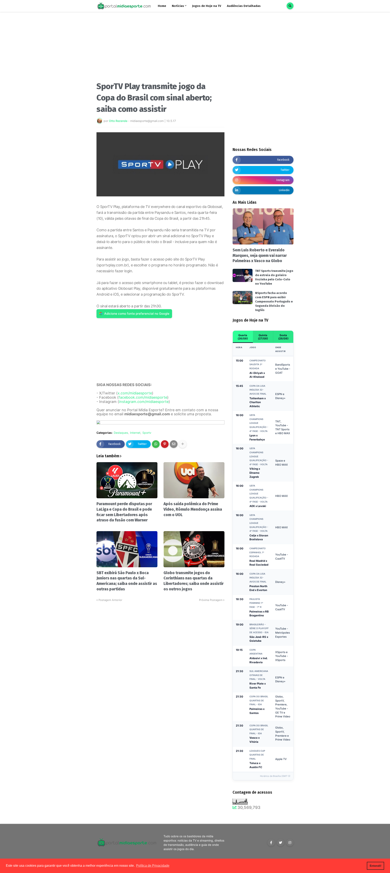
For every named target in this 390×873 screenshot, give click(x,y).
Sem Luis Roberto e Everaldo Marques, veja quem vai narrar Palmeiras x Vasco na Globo (260, 255)
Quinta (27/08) (263, 337)
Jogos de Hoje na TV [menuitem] (206, 6)
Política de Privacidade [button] (152, 865)
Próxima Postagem (210, 600)
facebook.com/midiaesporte (143, 397)
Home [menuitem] (162, 6)
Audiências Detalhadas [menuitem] (244, 6)
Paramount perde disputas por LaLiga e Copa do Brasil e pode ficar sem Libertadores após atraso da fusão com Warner (124, 512)
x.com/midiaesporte (135, 393)
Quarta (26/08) (243, 337)
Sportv (146, 432)
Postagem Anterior (110, 600)
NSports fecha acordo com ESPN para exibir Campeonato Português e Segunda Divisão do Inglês (274, 301)
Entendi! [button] (375, 865)
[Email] (174, 444)
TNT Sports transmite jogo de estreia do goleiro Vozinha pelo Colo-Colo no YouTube (274, 277)
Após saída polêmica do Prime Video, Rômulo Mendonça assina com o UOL (193, 509)
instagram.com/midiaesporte (144, 401)
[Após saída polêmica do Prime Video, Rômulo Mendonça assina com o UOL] (194, 480)
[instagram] (290, 842)
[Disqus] (160, 653)
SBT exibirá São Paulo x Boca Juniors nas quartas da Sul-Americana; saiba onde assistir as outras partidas (126, 581)
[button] (290, 5)
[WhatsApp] (156, 444)
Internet (135, 432)
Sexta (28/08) (283, 337)
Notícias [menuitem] (178, 6)
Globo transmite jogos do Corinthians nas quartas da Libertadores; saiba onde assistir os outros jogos (194, 581)
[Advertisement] (160, 48)
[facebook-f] (271, 842)
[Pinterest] (165, 444)
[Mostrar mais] (182, 444)
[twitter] (280, 842)
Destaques (121, 432)
